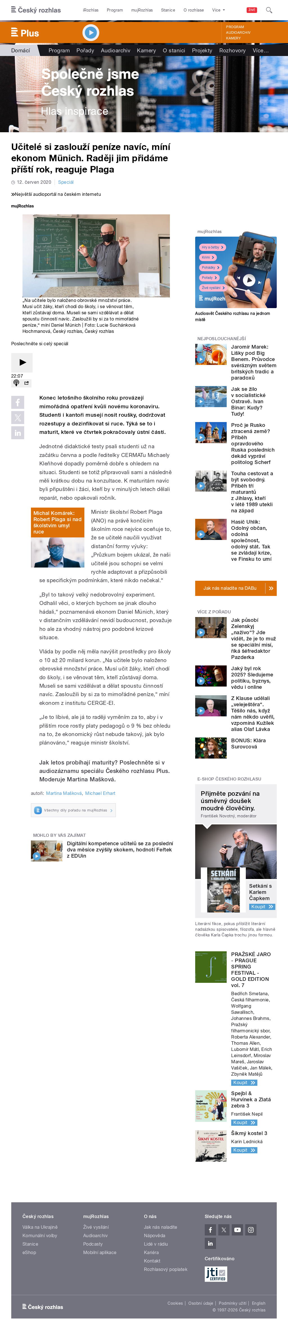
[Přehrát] (22, 363)
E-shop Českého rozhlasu (229, 779)
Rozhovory (232, 50)
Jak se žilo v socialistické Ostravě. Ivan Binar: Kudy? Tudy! (248, 401)
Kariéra (151, 1252)
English (259, 1303)
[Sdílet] (26, 383)
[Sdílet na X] (17, 417)
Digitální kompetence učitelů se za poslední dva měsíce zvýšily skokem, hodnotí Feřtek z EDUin (120, 849)
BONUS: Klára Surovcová (248, 743)
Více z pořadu (214, 612)
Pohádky (208, 268)
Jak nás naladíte (160, 1227)
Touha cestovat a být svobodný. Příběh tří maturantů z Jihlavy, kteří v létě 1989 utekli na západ (252, 491)
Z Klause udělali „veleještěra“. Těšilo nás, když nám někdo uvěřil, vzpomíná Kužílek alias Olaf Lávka (252, 713)
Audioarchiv (238, 33)
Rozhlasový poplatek (165, 1269)
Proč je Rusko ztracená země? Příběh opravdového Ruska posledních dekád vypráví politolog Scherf (252, 443)
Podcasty (93, 1244)
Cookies (175, 1303)
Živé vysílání (211, 288)
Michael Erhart (100, 793)
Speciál (65, 182)
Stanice (168, 10)
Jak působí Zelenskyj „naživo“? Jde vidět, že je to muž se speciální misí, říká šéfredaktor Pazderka (253, 638)
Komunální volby (39, 1235)
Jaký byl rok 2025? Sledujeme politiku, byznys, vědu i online (252, 677)
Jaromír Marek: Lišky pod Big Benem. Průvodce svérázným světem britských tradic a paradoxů (253, 362)
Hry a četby (210, 247)
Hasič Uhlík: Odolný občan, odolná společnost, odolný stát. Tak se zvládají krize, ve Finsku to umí (251, 540)
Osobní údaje (200, 1303)
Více (261, 50)
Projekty (202, 50)
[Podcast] (16, 383)
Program (115, 10)
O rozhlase (194, 10)
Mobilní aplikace (100, 1252)
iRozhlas (91, 10)
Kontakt (152, 1261)
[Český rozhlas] (36, 10)
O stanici (174, 50)
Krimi (206, 257)
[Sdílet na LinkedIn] (17, 432)
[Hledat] (269, 10)
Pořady (85, 50)
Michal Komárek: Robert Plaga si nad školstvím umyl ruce (57, 522)
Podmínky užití (232, 1303)
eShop (29, 1252)
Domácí (20, 50)
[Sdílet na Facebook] (17, 402)
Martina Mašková (64, 793)
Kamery (233, 38)
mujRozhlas (142, 10)
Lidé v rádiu (156, 1244)
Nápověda (154, 1235)
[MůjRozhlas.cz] (22, 206)
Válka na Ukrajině (40, 1227)
